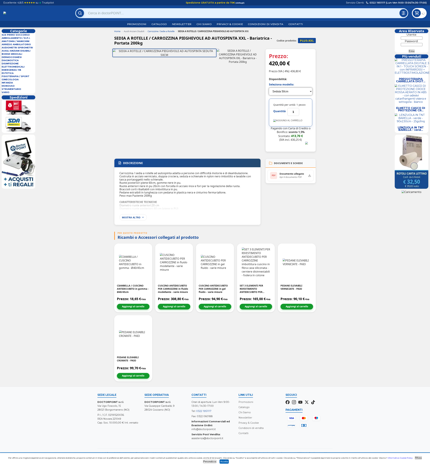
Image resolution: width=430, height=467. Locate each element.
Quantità (279, 111)
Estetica (8, 73)
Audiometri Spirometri (17, 47)
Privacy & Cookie (230, 24)
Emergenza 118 (11, 70)
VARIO (5, 92)
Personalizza (209, 461)
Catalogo (159, 24)
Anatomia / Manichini (15, 41)
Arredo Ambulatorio (16, 44)
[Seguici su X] (307, 402)
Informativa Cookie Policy (400, 458)
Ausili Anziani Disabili (16, 51)
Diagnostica (10, 60)
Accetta (224, 461)
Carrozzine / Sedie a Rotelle (161, 31)
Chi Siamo (204, 24)
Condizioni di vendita (265, 24)
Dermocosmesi (12, 57)
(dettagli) (239, 3)
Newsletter (181, 24)
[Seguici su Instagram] (294, 402)
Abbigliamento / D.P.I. (16, 38)
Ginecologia (10, 79)
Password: (411, 41)
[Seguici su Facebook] (288, 402)
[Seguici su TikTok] (313, 402)
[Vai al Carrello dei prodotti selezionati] (424, 14)
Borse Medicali (12, 54)
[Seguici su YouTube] (300, 402)
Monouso (8, 86)
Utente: (411, 34)
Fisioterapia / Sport (15, 76)
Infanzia (7, 82)
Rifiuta (418, 458)
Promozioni (136, 24)
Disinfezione (10, 63)
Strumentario (11, 89)
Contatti (295, 24)
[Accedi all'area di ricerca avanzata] (403, 13)
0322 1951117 (203, 411)
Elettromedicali (13, 66)
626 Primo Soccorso (16, 35)
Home (117, 31)
